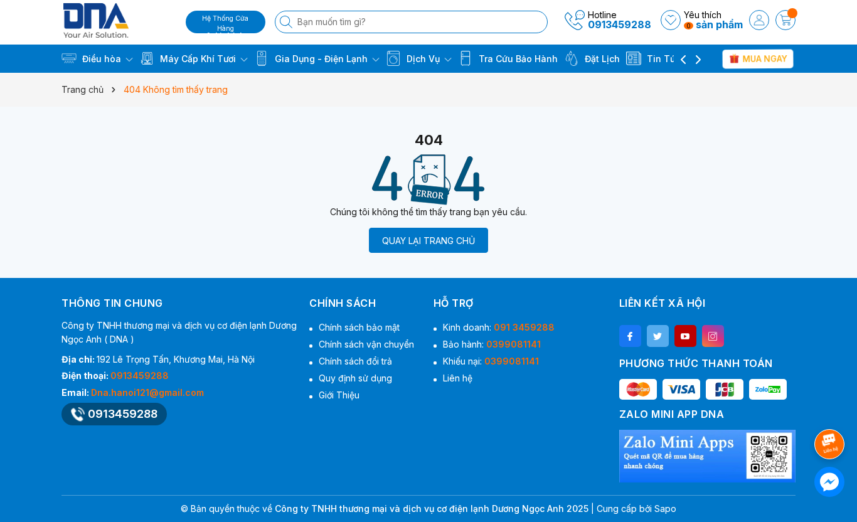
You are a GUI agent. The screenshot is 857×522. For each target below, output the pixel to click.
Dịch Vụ (423, 58)
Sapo (665, 508)
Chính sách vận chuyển (366, 344)
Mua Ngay (764, 59)
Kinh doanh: (499, 327)
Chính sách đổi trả (355, 361)
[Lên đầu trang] (832, 411)
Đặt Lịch (601, 58)
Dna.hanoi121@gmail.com (147, 392)
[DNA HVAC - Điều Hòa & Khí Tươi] (119, 20)
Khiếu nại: (491, 361)
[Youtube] (685, 336)
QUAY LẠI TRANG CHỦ (428, 240)
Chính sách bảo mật (359, 327)
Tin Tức (662, 58)
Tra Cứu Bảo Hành (517, 58)
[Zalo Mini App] (707, 456)
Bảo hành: (492, 344)
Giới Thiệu (339, 395)
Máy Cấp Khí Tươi (197, 58)
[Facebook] (630, 336)
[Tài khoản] (759, 20)
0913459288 (619, 24)
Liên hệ (457, 378)
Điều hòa (102, 58)
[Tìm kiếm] (287, 22)
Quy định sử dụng (355, 378)
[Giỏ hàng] (785, 20)
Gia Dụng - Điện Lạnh (321, 58)
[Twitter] (658, 336)
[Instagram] (713, 336)
